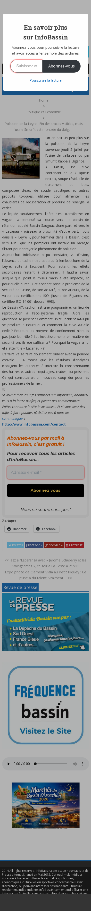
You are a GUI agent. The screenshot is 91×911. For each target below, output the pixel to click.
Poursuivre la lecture (46, 80)
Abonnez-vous (61, 66)
